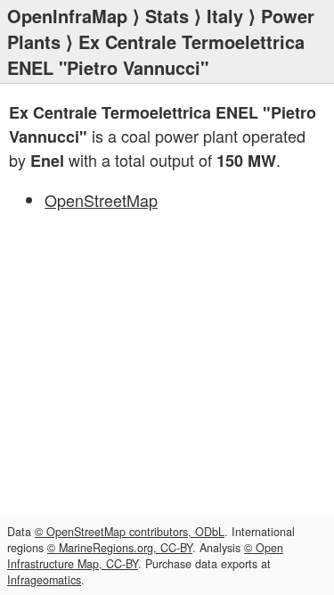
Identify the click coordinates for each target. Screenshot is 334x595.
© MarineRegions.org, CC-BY (119, 548)
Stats (167, 16)
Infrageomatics (44, 580)
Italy (225, 16)
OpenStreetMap (101, 199)
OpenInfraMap (67, 16)
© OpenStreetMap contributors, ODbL (129, 532)
